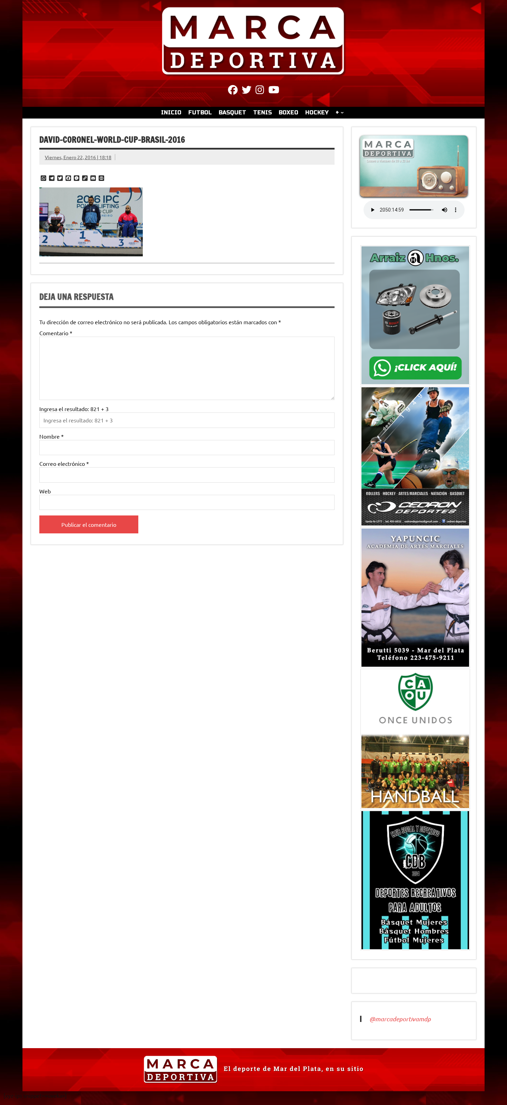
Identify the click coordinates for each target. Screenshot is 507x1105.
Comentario (55, 333)
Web (45, 491)
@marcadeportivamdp (400, 1019)
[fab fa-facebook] (233, 91)
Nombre (51, 436)
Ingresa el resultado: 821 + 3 (74, 408)
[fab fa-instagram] (260, 91)
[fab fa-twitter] (246, 91)
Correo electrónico (64, 463)
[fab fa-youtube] (273, 91)
